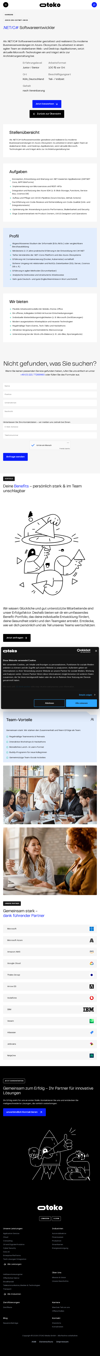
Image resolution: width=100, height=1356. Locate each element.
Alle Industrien (14, 1294)
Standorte (56, 1323)
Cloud (5, 1237)
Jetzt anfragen (14, 638)
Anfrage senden (15, 457)
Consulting (7, 1241)
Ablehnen (49, 703)
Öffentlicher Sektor (11, 1278)
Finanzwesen (57, 1237)
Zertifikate (7, 1307)
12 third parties (23, 686)
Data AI (6, 1252)
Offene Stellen (58, 1311)
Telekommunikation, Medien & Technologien (21, 1285)
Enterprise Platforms (12, 1255)
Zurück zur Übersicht (49, 114)
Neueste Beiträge (10, 1323)
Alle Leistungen (14, 1264)
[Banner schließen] (96, 651)
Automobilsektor (59, 1233)
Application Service (11, 1233)
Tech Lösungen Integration (14, 1259)
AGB (34, 1342)
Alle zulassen (81, 703)
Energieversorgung (60, 1248)
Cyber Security (9, 1248)
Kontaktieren (57, 1327)
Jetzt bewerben (45, 104)
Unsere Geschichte (60, 1281)
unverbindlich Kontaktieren (22, 1112)
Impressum (62, 1342)
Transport (7, 1289)
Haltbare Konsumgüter (13, 1274)
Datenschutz (46, 1342)
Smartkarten (57, 1244)
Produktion (56, 1241)
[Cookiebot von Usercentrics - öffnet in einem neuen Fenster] (79, 651)
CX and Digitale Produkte (13, 1244)
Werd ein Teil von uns (61, 1307)
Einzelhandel (8, 1282)
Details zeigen (85, 695)
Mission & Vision (59, 1277)
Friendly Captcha (65, 448)
